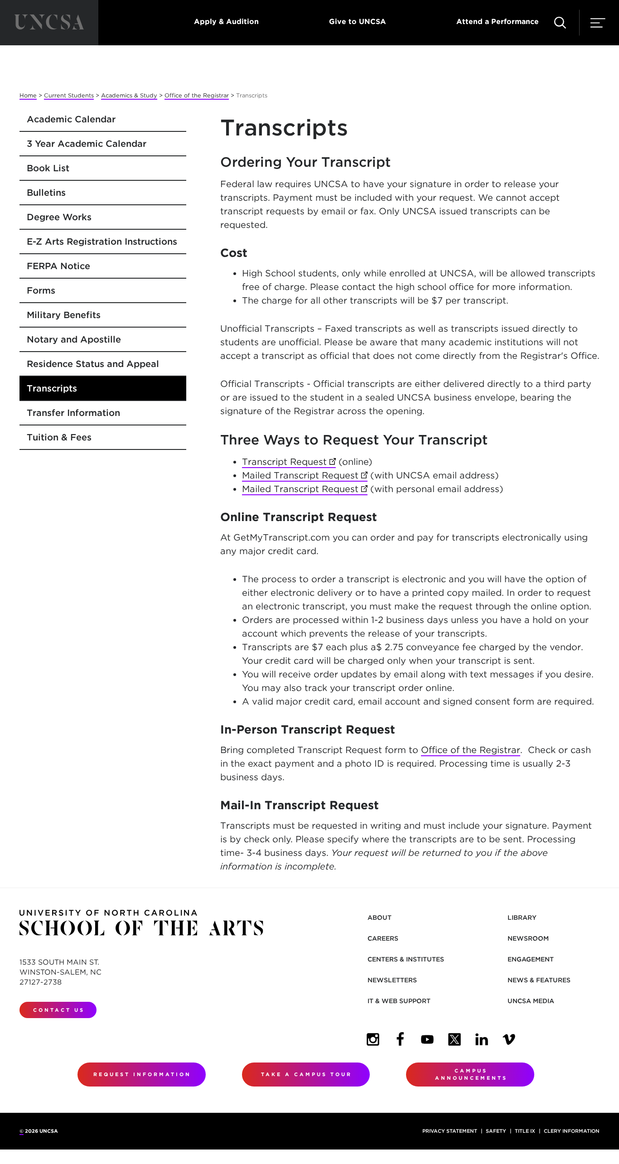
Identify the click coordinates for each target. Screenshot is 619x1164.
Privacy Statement (449, 1131)
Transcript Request (289, 461)
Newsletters (392, 980)
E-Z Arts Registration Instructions (102, 241)
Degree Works (59, 217)
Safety (496, 1131)
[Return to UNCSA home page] (49, 22)
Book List (48, 168)
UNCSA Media (531, 1001)
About (380, 917)
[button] (560, 22)
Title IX (525, 1131)
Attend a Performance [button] (497, 21)
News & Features (539, 980)
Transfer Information (73, 412)
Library (522, 917)
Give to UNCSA (357, 21)
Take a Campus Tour (306, 1074)
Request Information (142, 1074)
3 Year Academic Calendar (86, 143)
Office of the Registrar (196, 95)
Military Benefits (64, 314)
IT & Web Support (399, 1001)
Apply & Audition (226, 21)
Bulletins (46, 192)
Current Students (69, 95)
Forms (41, 290)
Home (28, 95)
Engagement (531, 959)
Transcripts (52, 388)
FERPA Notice (58, 266)
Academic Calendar (71, 119)
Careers (383, 938)
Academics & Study (129, 95)
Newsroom (528, 938)
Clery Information (572, 1131)
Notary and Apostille (74, 339)
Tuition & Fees (59, 437)
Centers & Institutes (406, 959)
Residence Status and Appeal (93, 363)
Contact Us (59, 1010)
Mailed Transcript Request (305, 475)
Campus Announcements (471, 1074)
